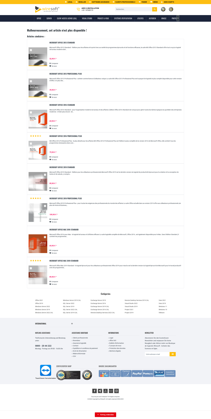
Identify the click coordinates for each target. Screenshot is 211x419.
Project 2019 (129, 313)
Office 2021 (39, 300)
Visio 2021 (162, 300)
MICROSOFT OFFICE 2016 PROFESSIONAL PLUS (65, 136)
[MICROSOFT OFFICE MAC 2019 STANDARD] (38, 275)
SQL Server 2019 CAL (70, 313)
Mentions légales (115, 351)
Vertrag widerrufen (107, 415)
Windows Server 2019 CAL (72, 300)
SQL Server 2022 (68, 303)
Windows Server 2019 (42, 309)
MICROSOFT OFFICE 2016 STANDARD (62, 105)
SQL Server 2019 (68, 306)
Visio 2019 (162, 303)
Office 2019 (39, 303)
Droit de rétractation (80, 351)
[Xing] (100, 391)
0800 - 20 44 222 (43, 346)
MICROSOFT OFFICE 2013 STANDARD (62, 43)
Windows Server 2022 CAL (44, 313)
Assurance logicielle (79, 343)
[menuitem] (143, 2)
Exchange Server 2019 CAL (100, 306)
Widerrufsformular (79, 353)
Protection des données (117, 348)
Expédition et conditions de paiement (85, 348)
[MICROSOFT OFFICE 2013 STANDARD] (38, 57)
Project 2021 (129, 309)
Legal (111, 338)
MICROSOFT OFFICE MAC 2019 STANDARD (63, 261)
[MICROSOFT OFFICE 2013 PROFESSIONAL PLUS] (38, 88)
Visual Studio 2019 (131, 306)
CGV (74, 356)
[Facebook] (94, 391)
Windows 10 (163, 309)
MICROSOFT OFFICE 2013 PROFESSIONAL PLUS (65, 74)
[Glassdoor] (105, 391)
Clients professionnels (80, 338)
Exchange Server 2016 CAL (100, 309)
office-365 (112, 340)
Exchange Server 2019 (98, 300)
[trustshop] (87, 375)
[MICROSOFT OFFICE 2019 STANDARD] (38, 181)
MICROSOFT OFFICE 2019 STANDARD (62, 167)
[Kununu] (111, 391)
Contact (75, 346)
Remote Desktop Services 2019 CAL (137, 300)
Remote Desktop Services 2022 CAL (103, 313)
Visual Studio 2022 (131, 303)
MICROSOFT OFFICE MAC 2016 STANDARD (63, 229)
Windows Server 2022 (42, 306)
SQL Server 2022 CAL (70, 309)
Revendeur (76, 340)
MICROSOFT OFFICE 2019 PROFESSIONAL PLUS (65, 198)
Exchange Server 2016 (98, 303)
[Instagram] (116, 391)
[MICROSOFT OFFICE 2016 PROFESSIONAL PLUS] (38, 150)
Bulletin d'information (116, 343)
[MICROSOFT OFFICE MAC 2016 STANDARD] (38, 244)
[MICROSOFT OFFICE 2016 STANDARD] (38, 119)
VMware (161, 313)
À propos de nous (115, 346)
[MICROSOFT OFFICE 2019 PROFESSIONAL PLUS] (38, 213)
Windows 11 (163, 306)
